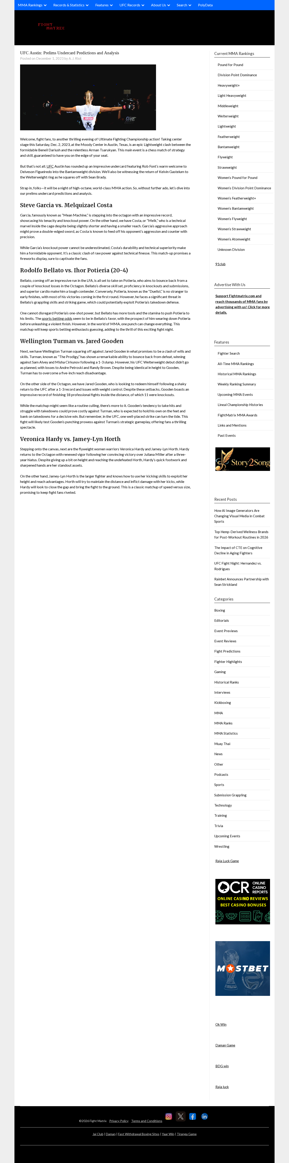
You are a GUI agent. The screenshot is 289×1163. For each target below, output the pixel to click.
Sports (219, 785)
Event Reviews (225, 641)
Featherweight (229, 137)
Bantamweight (229, 147)
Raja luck (222, 1087)
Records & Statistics (68, 5)
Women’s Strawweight (234, 229)
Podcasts (221, 774)
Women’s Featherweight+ (237, 198)
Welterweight (228, 116)
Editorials (221, 620)
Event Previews (226, 631)
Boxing (219, 610)
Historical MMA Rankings (237, 374)
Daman (111, 1134)
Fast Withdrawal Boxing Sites (138, 1134)
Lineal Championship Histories (240, 405)
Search (182, 5)
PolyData (205, 5)
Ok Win (220, 1024)
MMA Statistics (226, 733)
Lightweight (227, 126)
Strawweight (227, 167)
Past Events (227, 435)
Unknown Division (231, 249)
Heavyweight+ (229, 85)
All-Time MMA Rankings (236, 364)
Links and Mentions (232, 425)
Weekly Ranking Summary (237, 384)
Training (220, 815)
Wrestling (221, 846)
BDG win (222, 1066)
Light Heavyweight (232, 95)
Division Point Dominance (237, 75)
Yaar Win (168, 1134)
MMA (218, 713)
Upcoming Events (227, 836)
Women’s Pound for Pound (237, 178)
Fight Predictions (227, 651)
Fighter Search (229, 353)
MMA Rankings (30, 5)
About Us (158, 5)
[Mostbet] (242, 994)
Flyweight (225, 157)
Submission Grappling (230, 795)
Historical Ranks (226, 682)
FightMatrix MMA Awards (237, 415)
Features (102, 5)
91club (220, 264)
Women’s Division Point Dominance (244, 188)
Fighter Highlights (228, 662)
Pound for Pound (230, 65)
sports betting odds (57, 318)
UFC (50, 166)
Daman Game (225, 1045)
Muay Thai (222, 744)
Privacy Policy (118, 1121)
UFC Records (129, 5)
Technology (223, 805)
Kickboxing (222, 702)
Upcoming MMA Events (235, 394)
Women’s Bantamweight (236, 208)
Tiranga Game (187, 1134)
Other (218, 764)
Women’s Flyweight (232, 219)
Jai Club (98, 1134)
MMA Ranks (223, 723)
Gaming (220, 672)
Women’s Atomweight (234, 239)
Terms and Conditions (146, 1121)
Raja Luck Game (227, 861)
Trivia (218, 826)
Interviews (222, 692)
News (218, 754)
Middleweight (228, 106)
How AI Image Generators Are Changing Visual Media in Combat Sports (239, 516)
